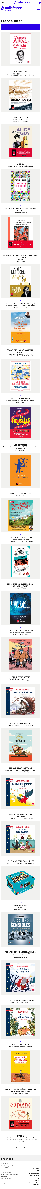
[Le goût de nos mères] (20, 376)
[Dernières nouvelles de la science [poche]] (20, 561)
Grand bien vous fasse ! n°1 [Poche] (20, 351)
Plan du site (4, 1181)
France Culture (34, 1173)
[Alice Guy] (20, 141)
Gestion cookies (6, 1172)
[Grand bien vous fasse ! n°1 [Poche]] (20, 327)
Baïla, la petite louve (21, 724)
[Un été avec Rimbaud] (20, 470)
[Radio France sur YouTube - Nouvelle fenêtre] (10, 1159)
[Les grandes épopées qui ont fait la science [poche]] (20, 1066)
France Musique (34, 1175)
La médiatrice (34, 1186)
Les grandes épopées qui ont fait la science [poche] (20, 1090)
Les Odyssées (20, 445)
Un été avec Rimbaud (20, 493)
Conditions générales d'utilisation (7, 1166)
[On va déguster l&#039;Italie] (20, 745)
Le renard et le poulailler (20, 861)
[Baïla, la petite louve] (20, 701)
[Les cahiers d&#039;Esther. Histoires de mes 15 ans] (20, 232)
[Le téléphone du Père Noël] (20, 977)
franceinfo (35, 1168)
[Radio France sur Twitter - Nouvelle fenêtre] (4, 1159)
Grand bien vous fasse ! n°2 (20, 538)
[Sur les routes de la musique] (20, 281)
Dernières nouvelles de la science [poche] (20, 585)
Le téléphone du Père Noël (20, 1000)
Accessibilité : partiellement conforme (9, 1175)
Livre (20, 68)
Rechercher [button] (20, 27)
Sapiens (20, 1136)
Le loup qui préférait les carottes (20, 815)
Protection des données (8, 1170)
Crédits (3, 1183)
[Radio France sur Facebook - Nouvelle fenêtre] (1, 1159)
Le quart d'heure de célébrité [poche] (20, 210)
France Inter (35, 1166)
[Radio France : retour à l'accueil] (22, 2)
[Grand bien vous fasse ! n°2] (20, 515)
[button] (40, 3)
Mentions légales (6, 1163)
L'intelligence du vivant (20, 631)
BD (20, 114)
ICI (38, 1170)
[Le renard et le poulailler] (20, 838)
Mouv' (37, 1180)
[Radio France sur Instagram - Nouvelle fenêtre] (7, 1159)
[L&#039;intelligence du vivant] (20, 608)
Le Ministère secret (20, 677)
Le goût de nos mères (20, 399)
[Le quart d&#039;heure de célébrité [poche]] (20, 186)
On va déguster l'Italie (20, 768)
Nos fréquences (6, 1178)
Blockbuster (20, 906)
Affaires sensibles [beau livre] (20, 952)
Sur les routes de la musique (20, 304)
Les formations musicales (34, 1183)
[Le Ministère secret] (20, 654)
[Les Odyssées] (20, 422)
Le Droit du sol (20, 118)
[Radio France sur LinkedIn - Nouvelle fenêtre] (13, 1159)
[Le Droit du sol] (20, 95)
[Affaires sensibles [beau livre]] (20, 929)
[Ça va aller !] (20, 48)
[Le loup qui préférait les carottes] (20, 792)
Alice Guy (20, 164)
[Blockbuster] (20, 883)
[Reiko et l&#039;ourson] (20, 1022)
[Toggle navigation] (2, 2)
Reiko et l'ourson (20, 1045)
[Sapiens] (20, 1113)
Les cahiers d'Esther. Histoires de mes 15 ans (20, 256)
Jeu (20, 902)
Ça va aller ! (20, 71)
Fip (38, 1178)
